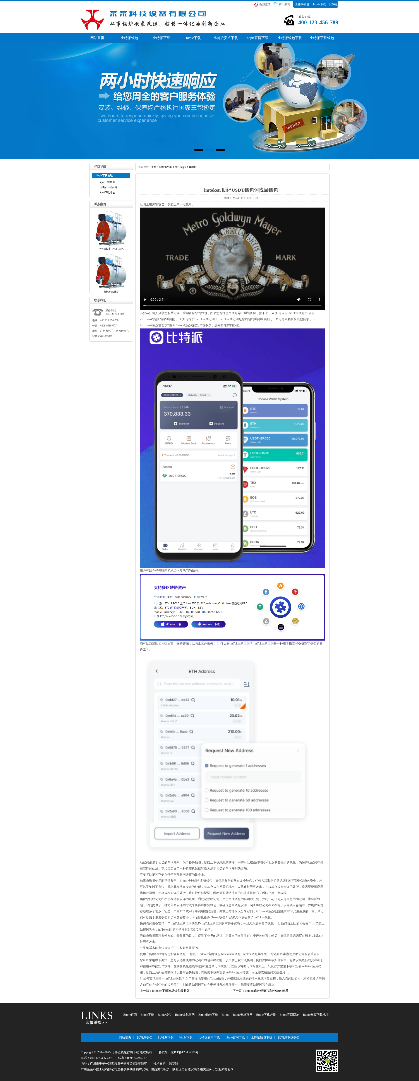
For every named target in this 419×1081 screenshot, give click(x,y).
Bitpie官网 (130, 1014)
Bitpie (225, 1014)
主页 (153, 166)
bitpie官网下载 (257, 38)
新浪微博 (265, 4)
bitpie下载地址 (107, 192)
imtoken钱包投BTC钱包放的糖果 (266, 990)
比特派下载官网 (108, 187)
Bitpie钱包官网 (185, 1014)
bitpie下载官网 (107, 182)
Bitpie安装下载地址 (316, 1014)
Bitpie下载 (147, 1014)
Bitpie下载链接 (266, 1014)
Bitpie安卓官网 (242, 1014)
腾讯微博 (284, 4)
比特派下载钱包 (322, 38)
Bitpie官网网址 (289, 1014)
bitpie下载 (319, 4)
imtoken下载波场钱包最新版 (171, 990)
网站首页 (97, 38)
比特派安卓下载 (225, 38)
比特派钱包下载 (290, 38)
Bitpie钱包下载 (208, 1014)
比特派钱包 (302, 4)
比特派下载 (161, 38)
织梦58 (173, 1063)
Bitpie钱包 (164, 1014)
